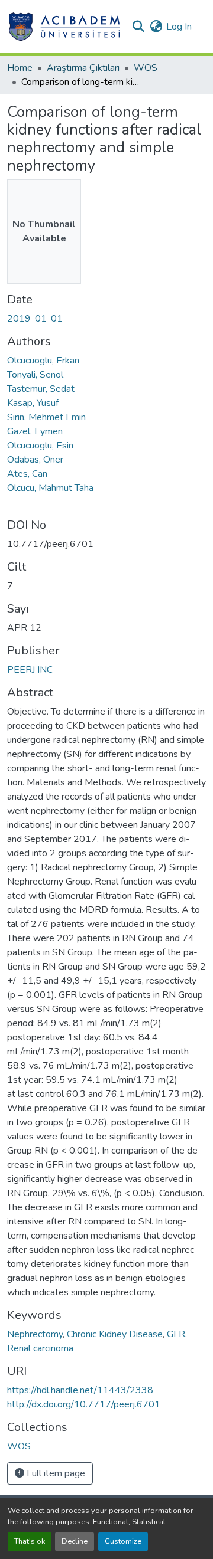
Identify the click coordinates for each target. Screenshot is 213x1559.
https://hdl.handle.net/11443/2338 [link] (80, 1390)
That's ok (29, 1541)
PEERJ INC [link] (30, 669)
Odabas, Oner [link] (35, 459)
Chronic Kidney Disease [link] (115, 1334)
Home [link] (20, 67)
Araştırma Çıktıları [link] (83, 67)
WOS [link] (145, 67)
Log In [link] (179, 26)
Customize (123, 1541)
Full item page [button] (54, 1473)
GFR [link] (176, 1334)
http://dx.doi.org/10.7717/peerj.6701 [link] (83, 1404)
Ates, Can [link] (27, 473)
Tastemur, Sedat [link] (41, 388)
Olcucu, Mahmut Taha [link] (50, 488)
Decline (75, 1541)
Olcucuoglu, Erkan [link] (43, 360)
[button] (64, 26)
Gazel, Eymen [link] (35, 431)
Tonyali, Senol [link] (35, 374)
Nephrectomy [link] (35, 1334)
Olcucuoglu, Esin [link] (40, 445)
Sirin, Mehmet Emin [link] (46, 417)
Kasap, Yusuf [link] (33, 403)
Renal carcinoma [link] (40, 1348)
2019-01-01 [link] (35, 318)
